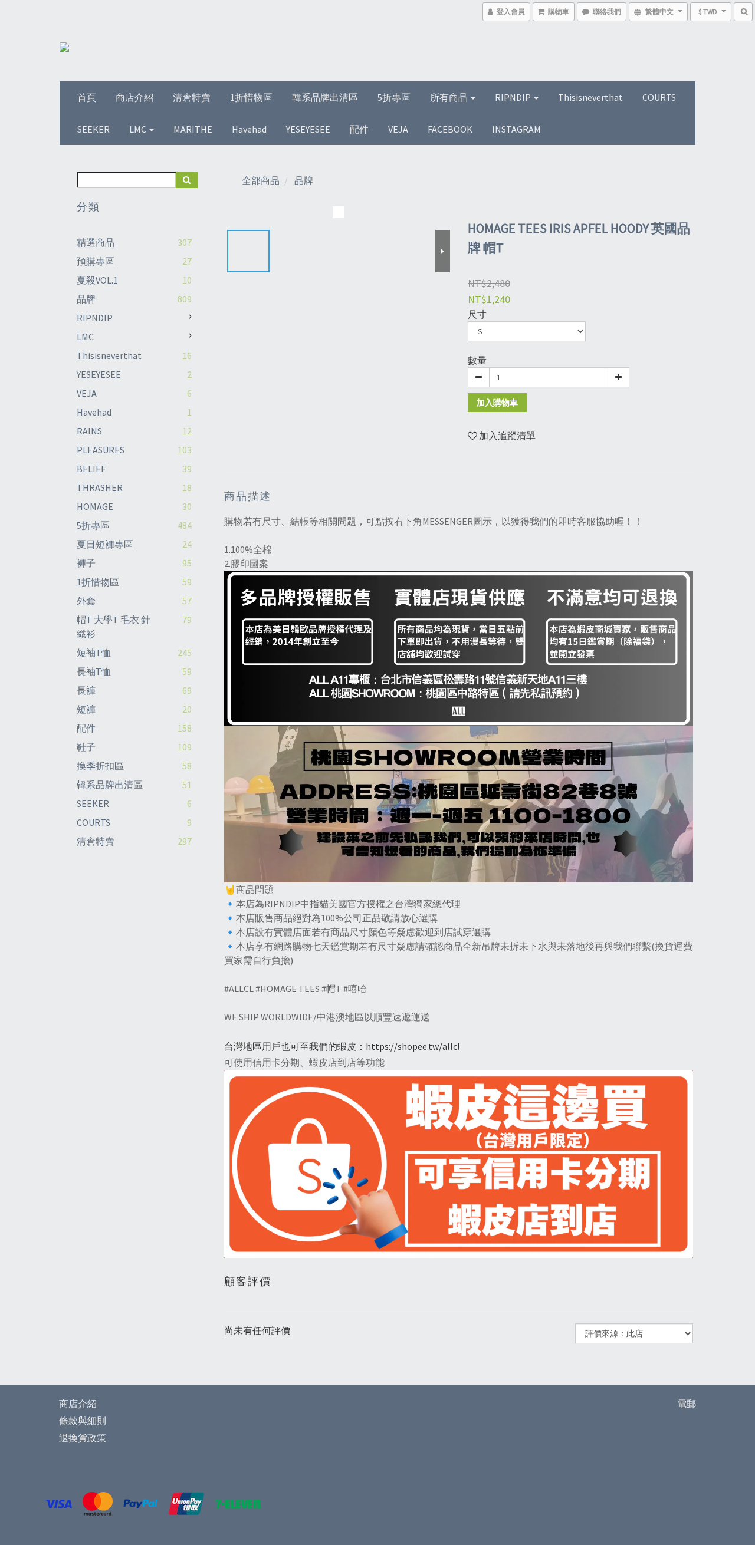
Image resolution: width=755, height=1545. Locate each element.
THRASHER (100, 487)
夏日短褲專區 (105, 544)
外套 (86, 601)
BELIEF (91, 469)
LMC (138, 129)
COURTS (659, 97)
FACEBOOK (450, 129)
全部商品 (261, 180)
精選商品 (95, 242)
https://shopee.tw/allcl (413, 1046)
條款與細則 (82, 1421)
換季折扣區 (100, 766)
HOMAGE (95, 506)
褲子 (86, 563)
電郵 (686, 1403)
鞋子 (86, 747)
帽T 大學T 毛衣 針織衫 (113, 627)
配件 (359, 129)
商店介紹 (134, 97)
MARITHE (192, 129)
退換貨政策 (82, 1438)
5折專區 (394, 97)
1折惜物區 (251, 97)
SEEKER (93, 129)
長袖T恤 (94, 671)
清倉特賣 (192, 97)
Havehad (249, 129)
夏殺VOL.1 (97, 280)
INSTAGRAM (516, 129)
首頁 (86, 97)
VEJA (398, 129)
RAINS (89, 431)
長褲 (86, 690)
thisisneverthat (590, 97)
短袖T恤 (94, 652)
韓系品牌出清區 (325, 97)
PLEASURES (100, 450)
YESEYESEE (308, 129)
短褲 (86, 709)
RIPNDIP (514, 97)
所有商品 (450, 97)
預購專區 (95, 261)
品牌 (86, 299)
